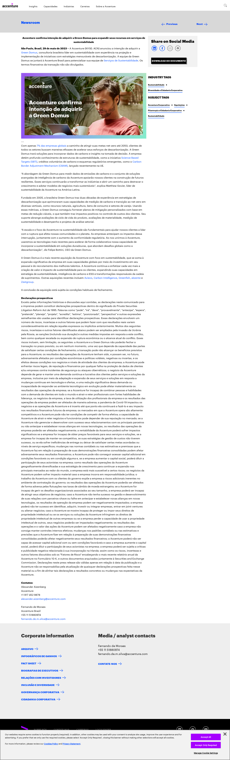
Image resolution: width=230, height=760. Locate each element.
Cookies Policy (51, 743)
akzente (136, 277)
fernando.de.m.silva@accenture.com (43, 618)
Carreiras (85, 6)
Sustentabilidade (156, 84)
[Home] (10, 5)
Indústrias (69, 6)
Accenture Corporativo (159, 105)
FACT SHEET (28, 663)
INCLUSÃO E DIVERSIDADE (38, 685)
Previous (171, 24)
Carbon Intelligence (105, 277)
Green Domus (29, 52)
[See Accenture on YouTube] (206, 729)
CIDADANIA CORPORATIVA (38, 699)
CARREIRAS (82, 729)
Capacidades (50, 6)
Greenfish (124, 277)
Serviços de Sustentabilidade (121, 60)
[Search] (225, 5)
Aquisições (179, 105)
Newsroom (30, 22)
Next (200, 24)
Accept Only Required (206, 745)
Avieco (88, 277)
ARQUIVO (27, 649)
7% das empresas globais (51, 145)
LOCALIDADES (103, 729)
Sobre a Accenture (105, 6)
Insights (33, 6)
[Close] (225, 734)
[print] (178, 50)
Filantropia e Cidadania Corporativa (165, 110)
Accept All (206, 736)
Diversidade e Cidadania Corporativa (165, 90)
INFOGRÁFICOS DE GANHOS (39, 656)
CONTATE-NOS (107, 663)
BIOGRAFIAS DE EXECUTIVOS (39, 670)
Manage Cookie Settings (206, 752)
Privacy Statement (71, 743)
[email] (170, 50)
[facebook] (162, 50)
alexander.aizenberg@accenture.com (43, 598)
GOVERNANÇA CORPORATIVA (40, 692)
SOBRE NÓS (40, 729)
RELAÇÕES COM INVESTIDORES (41, 677)
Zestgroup (27, 281)
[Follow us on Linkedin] (179, 729)
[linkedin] (154, 50)
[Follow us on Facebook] (193, 729)
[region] (115, 745)
